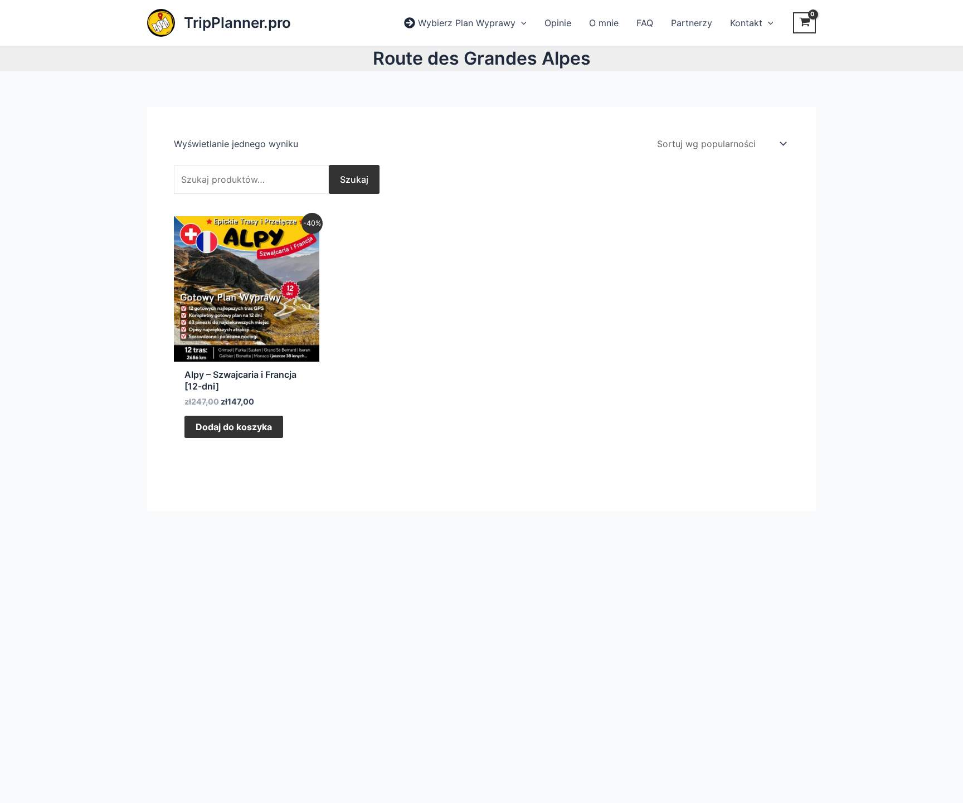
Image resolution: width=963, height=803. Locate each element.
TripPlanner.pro (237, 22)
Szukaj (354, 179)
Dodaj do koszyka (234, 426)
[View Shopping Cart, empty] (804, 23)
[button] (521, 23)
